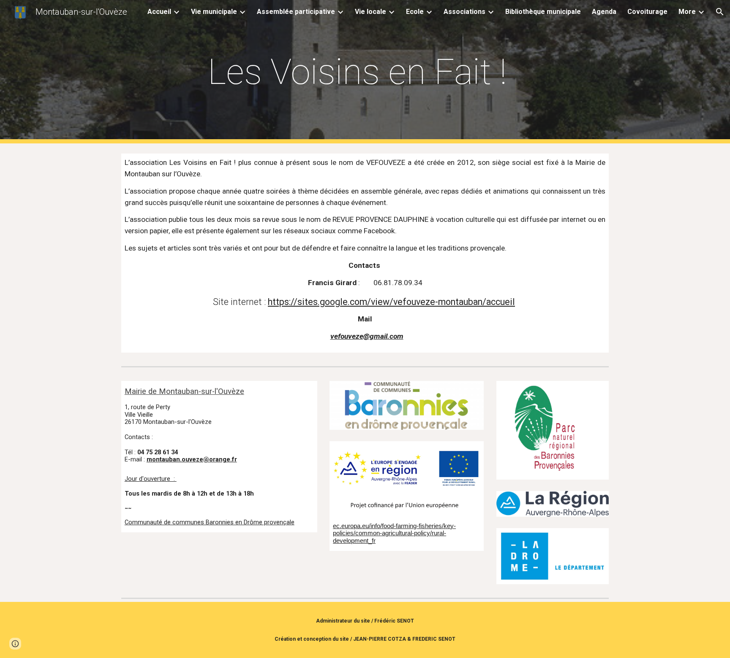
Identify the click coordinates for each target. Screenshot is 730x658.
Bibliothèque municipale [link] (543, 12)
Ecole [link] (415, 12)
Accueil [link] (159, 12)
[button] (720, 12)
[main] (365, 71)
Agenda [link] (604, 12)
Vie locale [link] (370, 12)
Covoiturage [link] (647, 12)
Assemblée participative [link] (296, 12)
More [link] (687, 12)
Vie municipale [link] (214, 12)
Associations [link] (464, 12)
